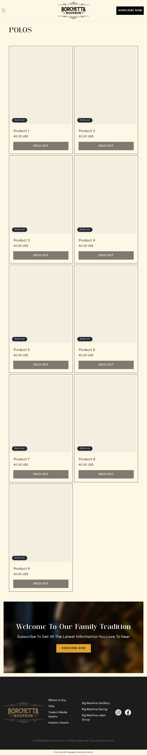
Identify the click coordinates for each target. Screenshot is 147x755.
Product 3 (22, 240)
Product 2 (87, 131)
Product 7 (22, 459)
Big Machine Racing (94, 709)
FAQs (51, 706)
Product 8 (87, 459)
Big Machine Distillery (96, 703)
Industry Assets (58, 722)
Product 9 (22, 568)
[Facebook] (128, 712)
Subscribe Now (74, 648)
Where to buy (57, 700)
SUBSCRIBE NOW (130, 10)
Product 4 (87, 240)
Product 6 (87, 349)
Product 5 (22, 349)
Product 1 (21, 131)
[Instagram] (118, 712)
